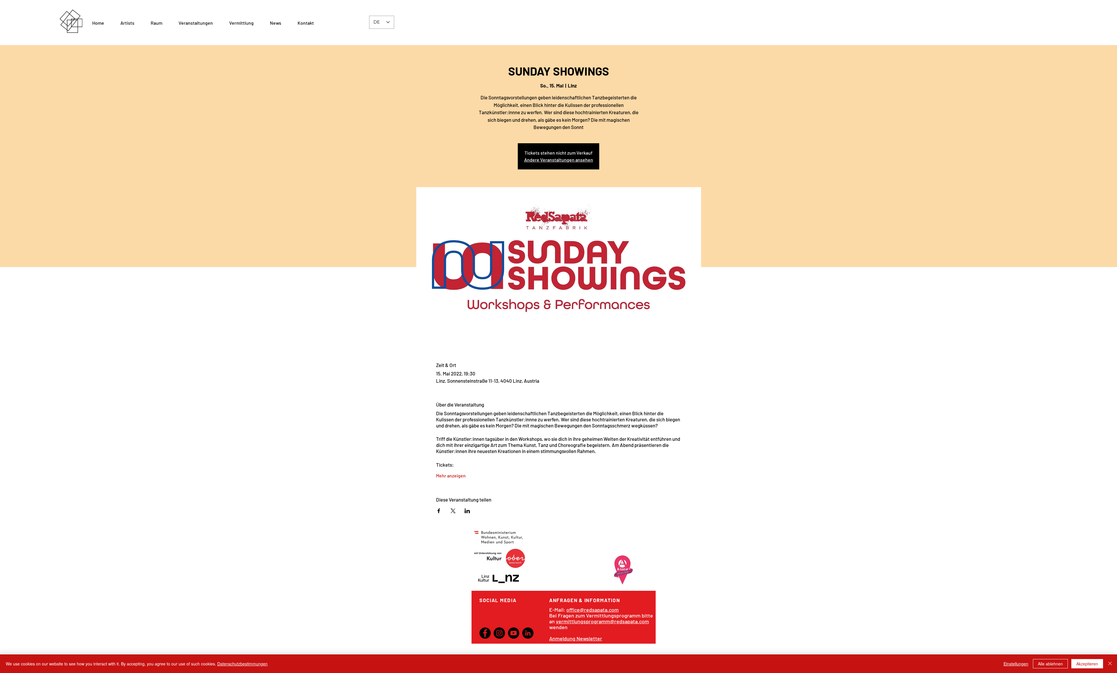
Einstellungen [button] (1016, 664)
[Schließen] (1110, 663)
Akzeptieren (1087, 664)
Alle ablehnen (1050, 664)
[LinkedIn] (527, 633)
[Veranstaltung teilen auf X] (453, 511)
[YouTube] (513, 633)
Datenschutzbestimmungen (242, 664)
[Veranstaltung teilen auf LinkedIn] (467, 511)
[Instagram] (499, 633)
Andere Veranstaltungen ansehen (558, 159)
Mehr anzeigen (451, 475)
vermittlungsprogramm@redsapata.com (602, 621)
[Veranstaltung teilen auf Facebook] (439, 511)
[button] (156, 23)
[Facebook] (485, 633)
